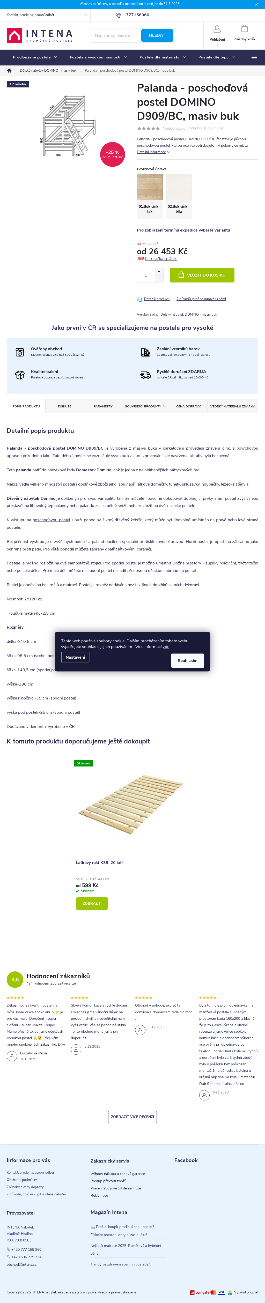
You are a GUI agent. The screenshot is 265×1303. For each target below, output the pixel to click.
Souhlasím (187, 660)
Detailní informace (151, 152)
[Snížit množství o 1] (159, 278)
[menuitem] (35, 57)
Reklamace (99, 1196)
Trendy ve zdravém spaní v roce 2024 (121, 1264)
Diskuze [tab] (64, 406)
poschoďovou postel (51, 520)
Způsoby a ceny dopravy (25, 1187)
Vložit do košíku (206, 275)
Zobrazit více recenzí (132, 1116)
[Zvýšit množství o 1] (159, 271)
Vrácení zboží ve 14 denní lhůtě (116, 1188)
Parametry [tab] (103, 406)
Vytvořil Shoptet (246, 1292)
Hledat (157, 35)
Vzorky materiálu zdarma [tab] (232, 406)
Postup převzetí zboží (108, 1181)
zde (166, 646)
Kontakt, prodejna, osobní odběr (30, 15)
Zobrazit (92, 903)
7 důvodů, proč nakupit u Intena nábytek (37, 1194)
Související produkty (143, 406)
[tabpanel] (132, 836)
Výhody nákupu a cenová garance (118, 1174)
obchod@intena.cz (21, 1265)
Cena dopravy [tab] (188, 406)
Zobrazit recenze (63, 983)
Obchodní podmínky (22, 1180)
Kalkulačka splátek (161, 258)
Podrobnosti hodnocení (206, 128)
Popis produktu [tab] (26, 406)
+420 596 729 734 (26, 1257)
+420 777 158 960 (26, 1250)
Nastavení (75, 657)
